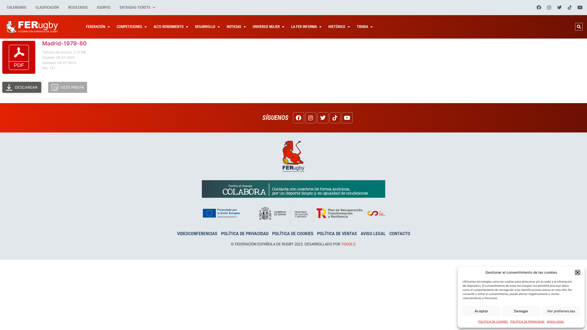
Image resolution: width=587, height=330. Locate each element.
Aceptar (481, 311)
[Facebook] (538, 7)
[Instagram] (549, 7)
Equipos (104, 7)
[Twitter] (559, 7)
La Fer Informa (304, 27)
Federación (95, 27)
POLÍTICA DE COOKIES (493, 321)
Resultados (78, 7)
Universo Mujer (266, 27)
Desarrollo (205, 27)
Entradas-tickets (135, 7)
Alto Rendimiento (169, 27)
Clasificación (47, 7)
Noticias (234, 27)
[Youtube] (580, 7)
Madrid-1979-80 (64, 43)
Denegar (521, 311)
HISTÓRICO (336, 27)
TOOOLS (348, 244)
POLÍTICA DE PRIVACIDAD (527, 321)
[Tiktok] (569, 7)
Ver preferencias (561, 311)
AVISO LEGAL (555, 321)
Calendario (16, 7)
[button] (577, 272)
